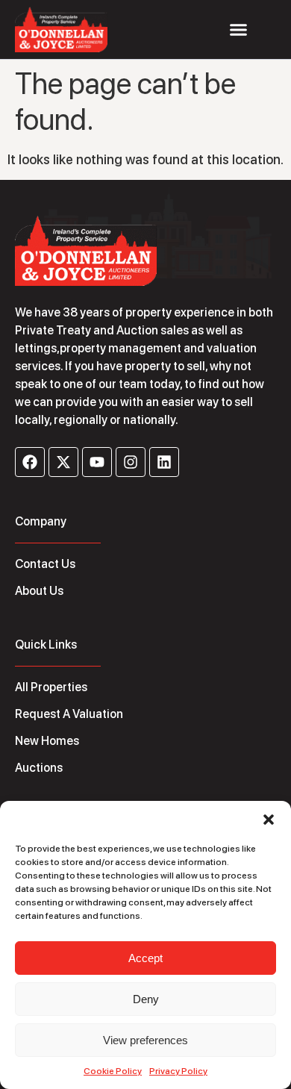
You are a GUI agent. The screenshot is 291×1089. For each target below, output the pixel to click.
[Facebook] (30, 462)
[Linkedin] (164, 462)
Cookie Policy (113, 1071)
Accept (145, 958)
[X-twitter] (63, 462)
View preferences (145, 1040)
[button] (268, 819)
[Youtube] (97, 462)
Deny (146, 999)
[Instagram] (131, 462)
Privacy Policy (178, 1071)
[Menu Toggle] (238, 29)
